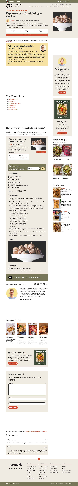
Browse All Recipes (31, 466)
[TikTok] (68, 1)
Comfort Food (30, 476)
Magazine (63, 6)
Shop (70, 4)
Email (10, 401)
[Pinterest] (65, 1)
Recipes (31, 6)
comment (33, 277)
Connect (64, 463)
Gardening (41, 463)
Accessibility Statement (59, 483)
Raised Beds (41, 478)
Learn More (62, 92)
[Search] (70, 7)
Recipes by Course (20, 10)
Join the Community (66, 472)
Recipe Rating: (12, 379)
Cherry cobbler (12, 105)
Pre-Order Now (62, 133)
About (66, 4)
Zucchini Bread (10, 337)
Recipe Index (12, 10)
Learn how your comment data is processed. (36, 431)
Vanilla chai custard (13, 99)
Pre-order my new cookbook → (15, 1)
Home (7, 10)
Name (10, 397)
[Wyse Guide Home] (14, 5)
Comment (11, 383)
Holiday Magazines (54, 470)
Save (43, 168)
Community (56, 4)
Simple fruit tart (12, 101)
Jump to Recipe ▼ (27, 34)
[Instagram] (58, 1)
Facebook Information (66, 470)
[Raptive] (70, 1)
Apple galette (11, 107)
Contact (51, 4)
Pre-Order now (13, 363)
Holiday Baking (30, 478)
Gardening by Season (43, 466)
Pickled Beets (65, 159)
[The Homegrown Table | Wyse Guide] (40, 357)
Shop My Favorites (54, 472)
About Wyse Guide (54, 466)
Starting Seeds (42, 474)
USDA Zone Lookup (43, 468)
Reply (45, 439)
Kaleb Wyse (13, 20)
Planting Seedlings (43, 476)
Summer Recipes (39, 6)
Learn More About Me (25, 299)
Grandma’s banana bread (14, 103)
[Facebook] (63, 1)
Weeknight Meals (31, 470)
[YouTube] (60, 1)
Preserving (49, 6)
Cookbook (56, 6)
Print (43, 151)
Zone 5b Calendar (43, 470)
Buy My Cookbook (54, 468)
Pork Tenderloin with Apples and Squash (65, 226)
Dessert (26, 10)
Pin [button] (38, 151)
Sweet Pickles (56, 178)
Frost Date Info (42, 472)
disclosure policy (9, 41)
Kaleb (11, 144)
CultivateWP (70, 483)
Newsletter (62, 4)
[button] (29, 20)
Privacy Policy (52, 483)
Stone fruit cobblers (13, 109)
